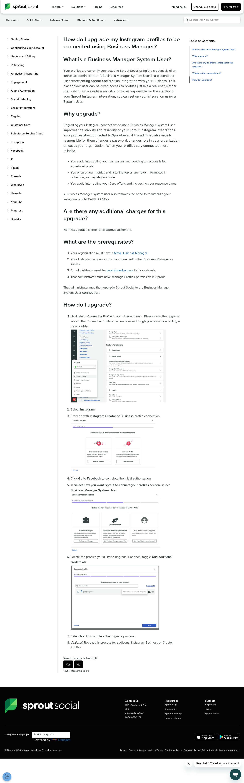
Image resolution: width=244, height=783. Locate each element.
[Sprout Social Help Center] (21, 6)
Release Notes (59, 20)
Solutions (77, 6)
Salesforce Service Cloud (27, 133)
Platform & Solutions (90, 20)
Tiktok (15, 167)
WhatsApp (17, 184)
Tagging (16, 116)
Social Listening (21, 99)
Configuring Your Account (27, 47)
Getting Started (20, 39)
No (78, 664)
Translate (64, 740)
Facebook (17, 150)
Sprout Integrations (23, 107)
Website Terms (155, 750)
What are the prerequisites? (206, 73)
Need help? (179, 6)
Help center (210, 704)
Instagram (17, 142)
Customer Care (20, 124)
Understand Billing (23, 56)
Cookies (188, 750)
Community (170, 709)
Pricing (97, 6)
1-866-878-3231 (133, 717)
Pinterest (17, 210)
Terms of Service (137, 750)
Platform (56, 6)
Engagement (19, 82)
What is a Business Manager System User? (214, 49)
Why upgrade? (200, 56)
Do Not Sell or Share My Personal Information (216, 750)
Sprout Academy (173, 714)
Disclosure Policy (173, 750)
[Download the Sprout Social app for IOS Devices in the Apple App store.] (205, 737)
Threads (16, 176)
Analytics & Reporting (24, 73)
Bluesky (16, 219)
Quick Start (33, 20)
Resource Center (173, 718)
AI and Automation (23, 90)
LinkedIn (16, 193)
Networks (119, 20)
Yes (68, 664)
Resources (116, 6)
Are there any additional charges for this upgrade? (212, 64)
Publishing (17, 65)
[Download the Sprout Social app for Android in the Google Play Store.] (228, 737)
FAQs (208, 709)
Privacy (123, 750)
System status (212, 714)
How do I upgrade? (202, 79)
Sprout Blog (170, 704)
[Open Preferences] (7, 776)
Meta (117, 253)
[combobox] (212, 20)
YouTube (16, 201)
